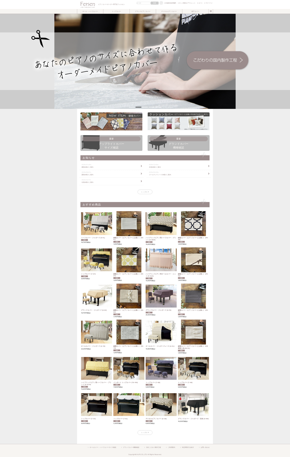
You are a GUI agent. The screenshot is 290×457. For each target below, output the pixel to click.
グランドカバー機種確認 (178, 143)
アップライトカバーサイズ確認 (111, 143)
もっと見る (144, 192)
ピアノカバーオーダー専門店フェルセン (111, 4)
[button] (90, 11)
